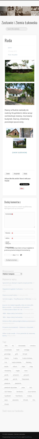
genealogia (7, 354)
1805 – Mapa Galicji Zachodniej (12, 317)
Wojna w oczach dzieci (9, 295)
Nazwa (9, 233)
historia (6, 358)
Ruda (9, 55)
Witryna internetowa (9, 245)
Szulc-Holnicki (32, 392)
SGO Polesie (8, 392)
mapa (23, 366)
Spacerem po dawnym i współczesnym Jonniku (17, 283)
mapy (31, 366)
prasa (23, 387)
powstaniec (18, 383)
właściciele (15, 400)
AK (13, 346)
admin (10, 48)
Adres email (9, 240)
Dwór (8, 174)
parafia (6, 375)
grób (16, 354)
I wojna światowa (16, 362)
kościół (6, 366)
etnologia (26, 350)
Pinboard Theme (16, 437)
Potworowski (25, 379)
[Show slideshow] (19, 152)
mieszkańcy (7, 371)
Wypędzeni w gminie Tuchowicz (12, 289)
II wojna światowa (27, 358)
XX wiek (6, 404)
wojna (6, 400)
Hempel (25, 354)
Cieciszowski (21, 346)
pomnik (15, 379)
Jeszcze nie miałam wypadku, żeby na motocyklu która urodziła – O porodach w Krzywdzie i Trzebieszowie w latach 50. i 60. (17, 307)
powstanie (7, 383)
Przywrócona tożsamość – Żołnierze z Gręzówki (17, 327)
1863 (5, 346)
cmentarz (33, 346)
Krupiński (17, 174)
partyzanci (16, 375)
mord (25, 371)
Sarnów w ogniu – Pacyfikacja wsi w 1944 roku (16, 299)
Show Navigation (31, 19)
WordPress (28, 437)
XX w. (34, 400)
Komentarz (9, 214)
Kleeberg (28, 362)
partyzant (26, 375)
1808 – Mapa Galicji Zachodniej (12, 313)
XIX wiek (25, 400)
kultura (15, 366)
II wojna (15, 358)
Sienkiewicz (19, 392)
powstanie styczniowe (10, 387)
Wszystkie (14, 55)
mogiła (18, 371)
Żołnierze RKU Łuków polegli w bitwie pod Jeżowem (18, 321)
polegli (6, 379)
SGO (30, 387)
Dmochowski (8, 350)
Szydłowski (7, 396)
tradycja (29, 396)
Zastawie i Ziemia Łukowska (19, 22)
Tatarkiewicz (19, 396)
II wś (5, 362)
